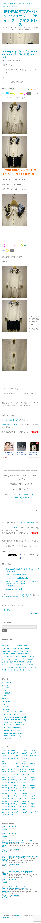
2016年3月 (14, 772)
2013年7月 (14, 796)
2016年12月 (6, 766)
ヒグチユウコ (30, 664)
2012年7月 (23, 804)
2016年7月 (14, 769)
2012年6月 (32, 804)
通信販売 (12, 597)
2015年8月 (14, 777)
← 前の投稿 (6, 610)
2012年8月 (14, 804)
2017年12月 (24, 761)
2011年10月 (6, 812)
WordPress (18, 915)
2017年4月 (24, 764)
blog (4, 3)
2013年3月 (14, 798)
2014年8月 (24, 785)
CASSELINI (5, 645)
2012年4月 (14, 806)
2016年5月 (32, 769)
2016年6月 (23, 769)
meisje (27, 648)
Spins (13, 654)
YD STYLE (32, 656)
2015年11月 (15, 774)
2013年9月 (24, 793)
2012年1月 (5, 809)
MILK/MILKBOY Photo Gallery (13, 727)
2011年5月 (14, 815)
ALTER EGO (5, 643)
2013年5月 (32, 796)
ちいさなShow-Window (16, 664)
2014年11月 (24, 782)
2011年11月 (24, 809)
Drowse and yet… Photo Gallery (17, 578)
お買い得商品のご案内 (17, 662)
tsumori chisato (7, 656)
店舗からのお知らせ (8, 670)
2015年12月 (6, 774)
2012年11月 (15, 801)
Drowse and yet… (23, 645)
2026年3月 (32, 750)
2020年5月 (24, 756)
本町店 (6, 687)
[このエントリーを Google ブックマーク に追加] (20, 558)
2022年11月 (14, 753)
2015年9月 (5, 777)
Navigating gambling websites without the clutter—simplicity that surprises (23, 857)
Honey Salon (6, 648)
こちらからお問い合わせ (11, 420)
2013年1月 (32, 798)
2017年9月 (15, 764)
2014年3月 (32, 788)
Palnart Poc (5, 654)
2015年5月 (5, 780)
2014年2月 (5, 790)
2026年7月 (14, 750)
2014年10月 (6, 785)
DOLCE (13, 645)
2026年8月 (5, 750)
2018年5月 (15, 761)
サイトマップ (6, 706)
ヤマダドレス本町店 (22, 667)
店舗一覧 (29, 3)
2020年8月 (15, 756)
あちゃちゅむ (6, 659)
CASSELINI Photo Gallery (14, 589)
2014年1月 (14, 790)
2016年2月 (23, 772)
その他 (28, 662)
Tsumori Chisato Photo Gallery (13, 711)
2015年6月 (32, 777)
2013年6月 (23, 796)
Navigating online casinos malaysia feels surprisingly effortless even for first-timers (21, 872)
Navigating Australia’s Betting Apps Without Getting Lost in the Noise (22, 841)
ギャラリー (7, 690)
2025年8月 (5, 753)
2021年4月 (33, 753)
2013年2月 (23, 798)
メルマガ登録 (6, 6)
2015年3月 (23, 780)
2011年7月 (33, 812)
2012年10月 (25, 801)
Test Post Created (14, 827)
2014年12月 (14, 782)
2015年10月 (25, 774)
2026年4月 (23, 750)
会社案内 (5, 696)
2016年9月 (24, 766)
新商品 (28, 670)
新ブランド (20, 670)
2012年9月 (5, 804)
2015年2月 (32, 780)
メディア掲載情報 (8, 667)
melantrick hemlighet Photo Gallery (15, 720)
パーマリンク (24, 597)
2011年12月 (14, 809)
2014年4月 (23, 788)
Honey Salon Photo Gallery (15, 575)
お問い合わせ (22, 3)
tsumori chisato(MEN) (20, 656)
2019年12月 (14, 758)
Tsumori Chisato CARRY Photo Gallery (16, 717)
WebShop (14, 6)
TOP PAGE (6, 701)
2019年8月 (24, 758)
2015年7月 (23, 777)
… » (20, 828)
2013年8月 (5, 796)
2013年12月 (23, 790)
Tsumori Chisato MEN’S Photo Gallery (15, 725)
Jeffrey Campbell (17, 648)
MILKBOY (28, 651)
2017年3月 (33, 764)
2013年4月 (5, 798)
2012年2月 (32, 806)
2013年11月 (6, 793)
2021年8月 (24, 753)
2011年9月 (15, 812)
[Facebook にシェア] (20, 555)
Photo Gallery (12, 3)
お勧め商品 (30, 659)
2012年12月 (6, 801)
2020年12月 (6, 756)
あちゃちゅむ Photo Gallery (13, 722)
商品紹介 (30, 595)
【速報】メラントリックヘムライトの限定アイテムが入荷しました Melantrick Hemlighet (21, 583)
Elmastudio (5, 917)
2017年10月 (6, 764)
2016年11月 (15, 766)
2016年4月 (5, 772)
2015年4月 (14, 780)
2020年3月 (5, 758)
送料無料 (6, 597)
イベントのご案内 (18, 659)
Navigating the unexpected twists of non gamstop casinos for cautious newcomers (23, 887)
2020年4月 (33, 756)
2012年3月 (23, 806)
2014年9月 (15, 785)
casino (27, 643)
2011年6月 (5, 815)
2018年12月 (6, 761)
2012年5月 (5, 806)
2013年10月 (15, 793)
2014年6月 (5, 788)
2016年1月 (32, 772)
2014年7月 (33, 785)
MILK (21, 651)
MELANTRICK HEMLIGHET (10, 651)
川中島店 (7, 693)
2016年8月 (5, 769)
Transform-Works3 (9, 425)
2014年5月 (14, 788)
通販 (17, 597)
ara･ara (20, 643)
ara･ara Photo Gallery (11, 714)
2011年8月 (24, 812)
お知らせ (24, 595)
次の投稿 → (35, 613)
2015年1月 (5, 782)
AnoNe (13, 643)
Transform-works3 (15, 595)
